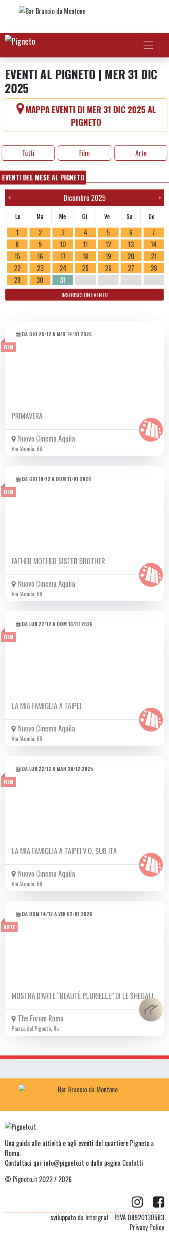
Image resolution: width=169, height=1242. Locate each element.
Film (84, 153)
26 (108, 268)
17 (63, 256)
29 (17, 280)
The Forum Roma (41, 1018)
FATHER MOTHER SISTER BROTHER (58, 561)
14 (154, 244)
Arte (140, 153)
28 (154, 268)
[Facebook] (158, 1202)
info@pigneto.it (64, 1163)
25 (85, 268)
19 (108, 256)
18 (85, 256)
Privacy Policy (147, 1227)
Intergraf (97, 1217)
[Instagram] (142, 1202)
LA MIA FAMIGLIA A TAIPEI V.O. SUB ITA (64, 850)
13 (131, 244)
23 (40, 268)
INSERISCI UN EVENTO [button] (85, 294)
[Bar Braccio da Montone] (84, 16)
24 (62, 268)
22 (17, 268)
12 (108, 244)
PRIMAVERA (27, 415)
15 (17, 256)
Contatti (132, 1163)
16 (40, 256)
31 (63, 280)
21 (154, 256)
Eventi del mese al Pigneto (43, 177)
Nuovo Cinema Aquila (46, 438)
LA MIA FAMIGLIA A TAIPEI (46, 705)
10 (63, 244)
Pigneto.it (25, 1179)
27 (131, 268)
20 (131, 256)
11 (85, 244)
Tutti (28, 153)
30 (40, 280)
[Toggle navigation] (148, 45)
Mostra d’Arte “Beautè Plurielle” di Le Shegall (83, 995)
